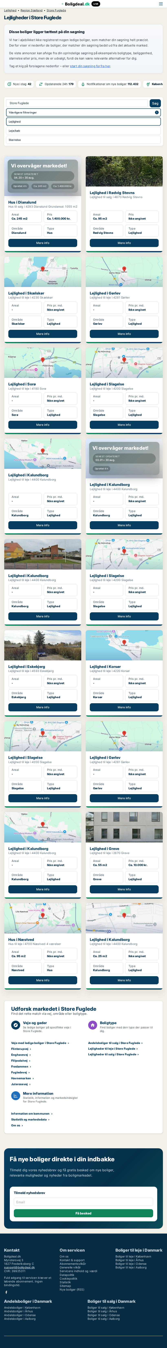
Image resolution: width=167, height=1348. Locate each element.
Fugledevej (19, 1072)
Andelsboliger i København (22, 1307)
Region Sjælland (32, 10)
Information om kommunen (30, 1113)
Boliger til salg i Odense (104, 1315)
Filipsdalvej (19, 1060)
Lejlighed (10, 10)
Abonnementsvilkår (73, 1263)
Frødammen (19, 1066)
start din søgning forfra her (90, 66)
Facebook (6, 1292)
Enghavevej (19, 1054)
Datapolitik (67, 1275)
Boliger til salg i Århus (102, 1311)
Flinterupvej (19, 1048)
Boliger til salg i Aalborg (104, 1318)
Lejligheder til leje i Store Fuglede (111, 1048)
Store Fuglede (56, 10)
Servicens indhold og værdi (78, 1271)
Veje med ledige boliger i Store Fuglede (38, 1043)
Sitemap (65, 1286)
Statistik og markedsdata (29, 1119)
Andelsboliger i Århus (18, 1311)
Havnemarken (21, 1078)
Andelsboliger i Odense (20, 1315)
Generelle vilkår (70, 1267)
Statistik (65, 1282)
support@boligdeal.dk (19, 1267)
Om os (15, 1125)
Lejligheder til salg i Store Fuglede (112, 1054)
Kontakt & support (72, 1260)
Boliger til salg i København (106, 1307)
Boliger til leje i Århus (129, 1260)
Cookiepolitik (68, 1278)
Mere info (42, 243)
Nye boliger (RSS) (72, 1289)
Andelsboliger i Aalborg (20, 1318)
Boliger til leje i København (133, 1256)
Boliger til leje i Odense (131, 1263)
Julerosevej (19, 1084)
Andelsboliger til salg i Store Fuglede (114, 1043)
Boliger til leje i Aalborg (131, 1267)
